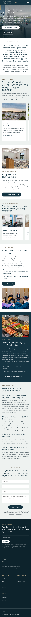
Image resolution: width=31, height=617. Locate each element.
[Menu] (27, 2)
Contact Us (8, 283)
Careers (3, 587)
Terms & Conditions (14, 614)
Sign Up (5, 541)
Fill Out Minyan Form (11, 194)
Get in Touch (8, 32)
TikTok (3, 603)
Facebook (4, 600)
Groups (3, 584)
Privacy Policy (19, 514)
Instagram (4, 597)
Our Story (4, 579)
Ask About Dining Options (13, 376)
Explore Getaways (10, 27)
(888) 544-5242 (21, 581)
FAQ (3, 581)
